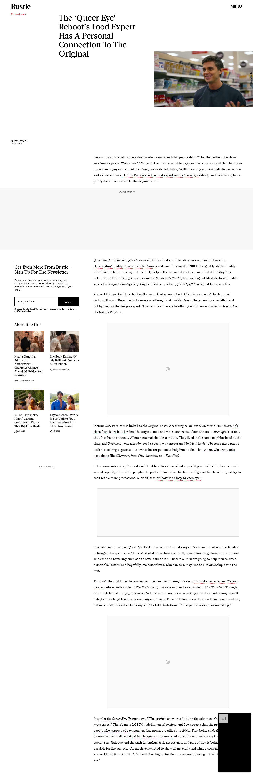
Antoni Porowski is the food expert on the (160, 175)
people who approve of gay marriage (120, 730)
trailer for (111, 718)
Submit (68, 301)
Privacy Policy (24, 311)
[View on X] (168, 512)
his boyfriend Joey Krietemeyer (178, 478)
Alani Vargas (20, 140)
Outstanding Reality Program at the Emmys (125, 266)
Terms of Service (69, 309)
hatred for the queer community (149, 736)
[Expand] (222, 716)
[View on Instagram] (167, 369)
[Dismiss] (247, 716)
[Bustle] (21, 6)
